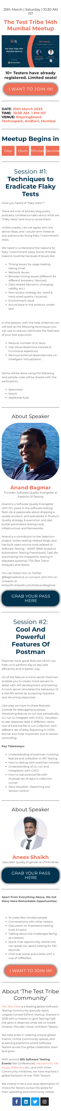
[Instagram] (44, 1101)
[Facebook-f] (16, 1101)
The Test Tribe (11, 1006)
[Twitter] (35, 1101)
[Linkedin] (26, 1101)
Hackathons (44, 1063)
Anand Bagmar (30, 487)
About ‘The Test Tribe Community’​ (30, 994)
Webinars (17, 1067)
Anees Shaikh (30, 857)
